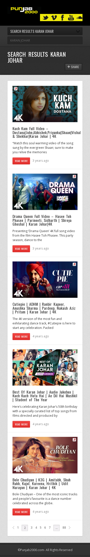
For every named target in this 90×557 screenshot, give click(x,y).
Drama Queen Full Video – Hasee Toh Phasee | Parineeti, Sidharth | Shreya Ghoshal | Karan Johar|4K (42, 220)
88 (64, 527)
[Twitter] (45, 18)
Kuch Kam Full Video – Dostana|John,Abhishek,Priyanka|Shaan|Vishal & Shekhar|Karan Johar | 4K (46, 132)
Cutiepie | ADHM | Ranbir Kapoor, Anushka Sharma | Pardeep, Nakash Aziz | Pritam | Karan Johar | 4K (44, 308)
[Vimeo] (54, 18)
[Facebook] (63, 18)
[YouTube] (71, 18)
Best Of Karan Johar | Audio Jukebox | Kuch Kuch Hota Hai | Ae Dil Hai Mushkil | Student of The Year (44, 396)
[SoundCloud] (79, 18)
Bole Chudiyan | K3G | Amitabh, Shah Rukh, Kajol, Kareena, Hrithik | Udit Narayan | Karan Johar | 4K (41, 483)
